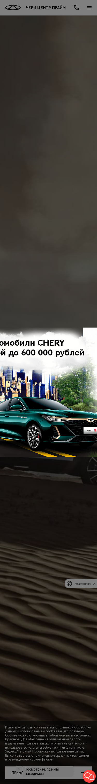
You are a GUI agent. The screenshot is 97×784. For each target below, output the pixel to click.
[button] (89, 776)
